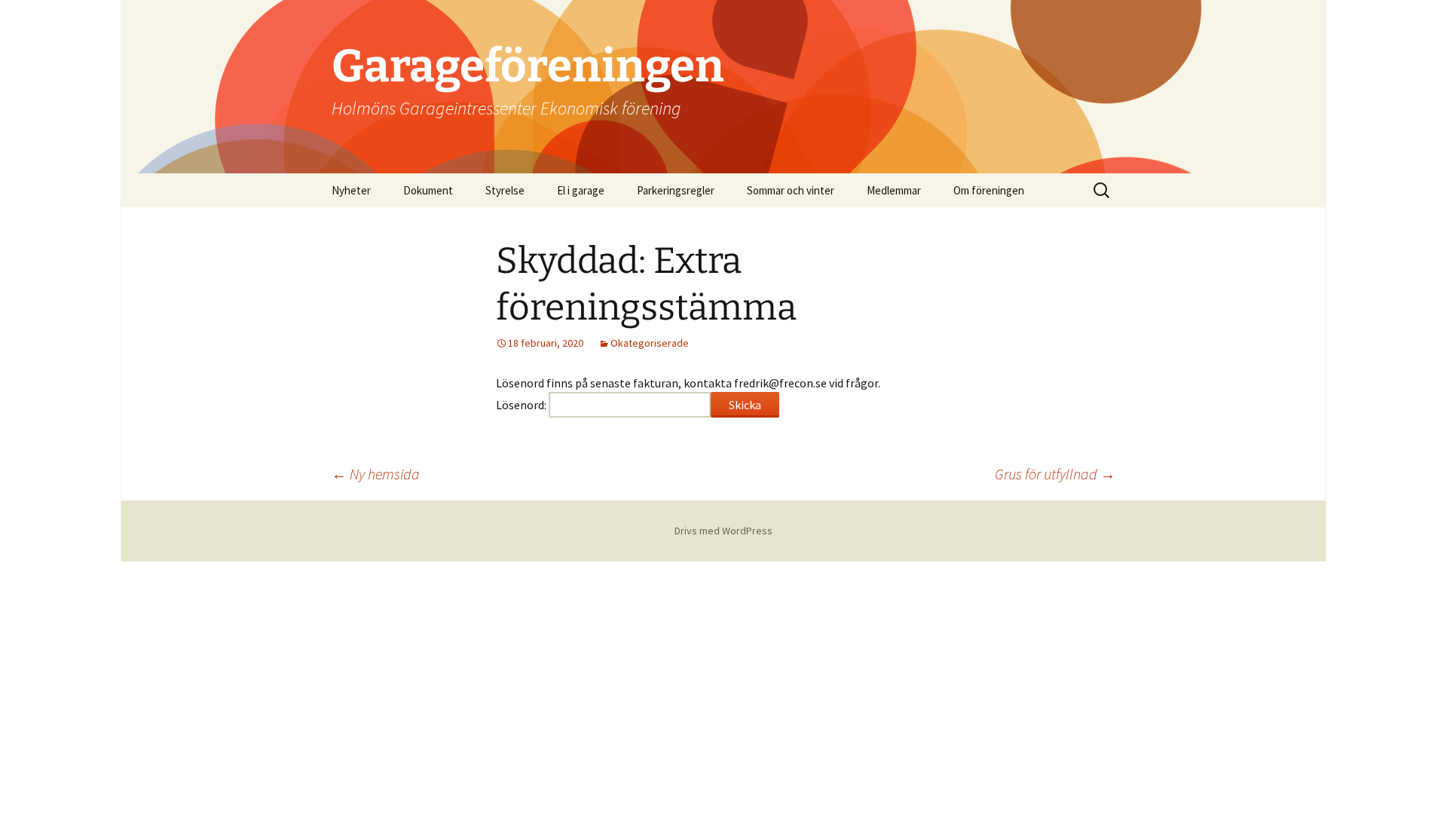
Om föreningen (988, 190)
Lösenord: (522, 404)
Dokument (428, 190)
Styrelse (505, 190)
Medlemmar (894, 190)
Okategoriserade (649, 343)
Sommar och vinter (790, 190)
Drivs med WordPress (723, 530)
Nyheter (351, 190)
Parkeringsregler (675, 190)
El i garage (580, 190)
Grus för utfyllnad (1055, 473)
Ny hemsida (376, 473)
